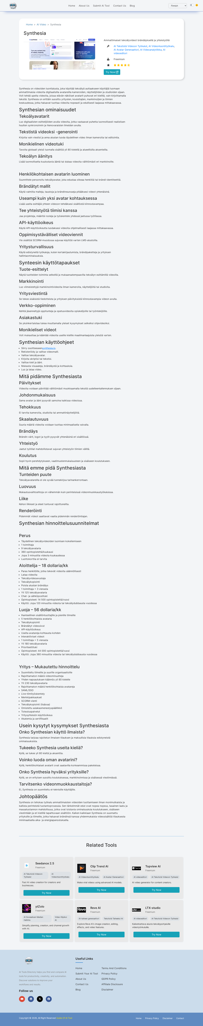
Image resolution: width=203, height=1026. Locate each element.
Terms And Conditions (114, 968)
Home (71, 5)
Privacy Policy (109, 973)
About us (80, 978)
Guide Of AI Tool (64, 1018)
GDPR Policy (109, 978)
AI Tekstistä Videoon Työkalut (130, 46)
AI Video (41, 24)
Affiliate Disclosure (112, 984)
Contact (180, 1018)
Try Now (111, 72)
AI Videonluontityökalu (161, 46)
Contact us (81, 984)
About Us (84, 5)
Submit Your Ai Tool (86, 973)
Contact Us (119, 5)
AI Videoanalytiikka (151, 49)
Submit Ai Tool (101, 5)
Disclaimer (107, 989)
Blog (132, 5)
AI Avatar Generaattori (126, 49)
